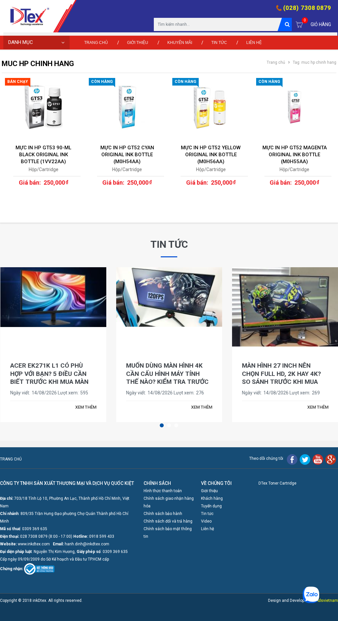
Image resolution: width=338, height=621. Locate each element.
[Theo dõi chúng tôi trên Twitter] (305, 459)
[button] (162, 425)
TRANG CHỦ (11, 459)
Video (206, 521)
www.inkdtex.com (34, 544)
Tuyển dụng (211, 506)
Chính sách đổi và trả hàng (168, 521)
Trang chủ (96, 42)
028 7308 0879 (34, 536)
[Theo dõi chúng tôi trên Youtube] (317, 459)
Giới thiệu (137, 42)
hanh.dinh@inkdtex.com (87, 544)
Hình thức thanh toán (163, 491)
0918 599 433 (101, 536)
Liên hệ (254, 42)
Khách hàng (212, 498)
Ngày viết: (20, 392)
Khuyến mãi (179, 42)
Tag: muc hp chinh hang (314, 62)
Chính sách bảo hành (163, 513)
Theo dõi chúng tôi (266, 458)
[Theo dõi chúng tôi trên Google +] (330, 459)
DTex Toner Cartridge (277, 483)
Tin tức (219, 42)
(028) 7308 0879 (307, 7)
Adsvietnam (327, 600)
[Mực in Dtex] (31, 18)
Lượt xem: (68, 392)
